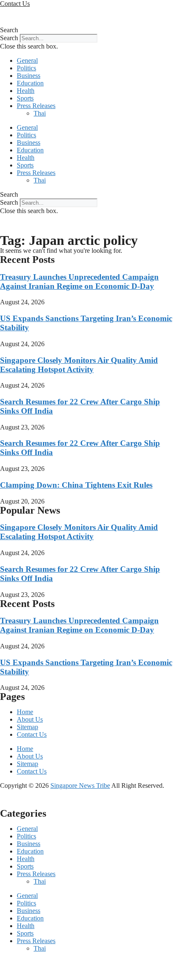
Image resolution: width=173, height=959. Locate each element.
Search (9, 37)
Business (28, 75)
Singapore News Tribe (80, 785)
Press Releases (36, 105)
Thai (40, 113)
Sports (25, 98)
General (27, 60)
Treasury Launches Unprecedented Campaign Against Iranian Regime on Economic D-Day (79, 282)
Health (25, 90)
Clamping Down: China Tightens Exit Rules (76, 485)
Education (30, 83)
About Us (30, 719)
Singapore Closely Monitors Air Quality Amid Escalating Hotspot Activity (79, 365)
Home (25, 711)
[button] (86, 30)
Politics (26, 68)
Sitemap (27, 726)
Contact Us (32, 734)
